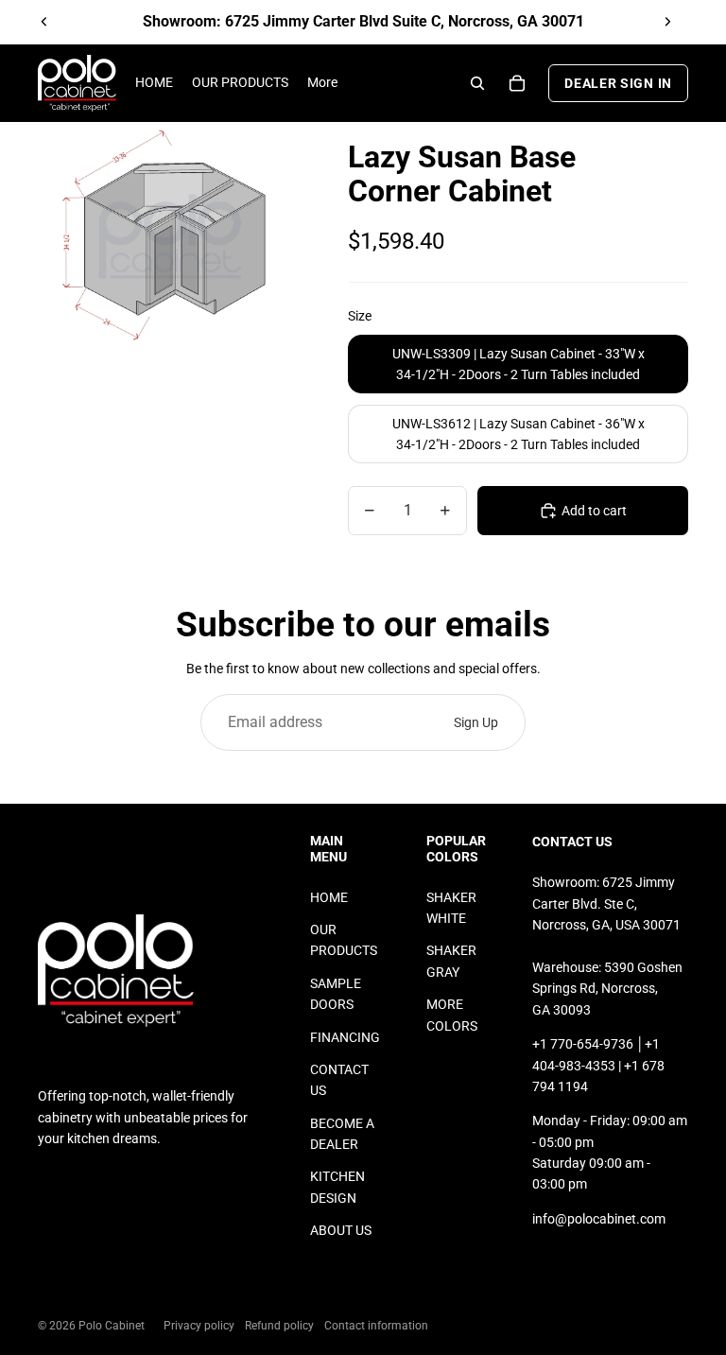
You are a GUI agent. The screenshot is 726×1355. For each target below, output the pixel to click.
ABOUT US (341, 1230)
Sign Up (476, 722)
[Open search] (477, 83)
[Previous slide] (44, 22)
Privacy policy (199, 1325)
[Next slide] (667, 22)
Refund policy (279, 1325)
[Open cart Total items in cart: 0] (517, 83)
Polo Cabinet (111, 1325)
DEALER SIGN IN (618, 83)
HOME (329, 897)
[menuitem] (322, 83)
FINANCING (345, 1037)
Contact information (376, 1325)
